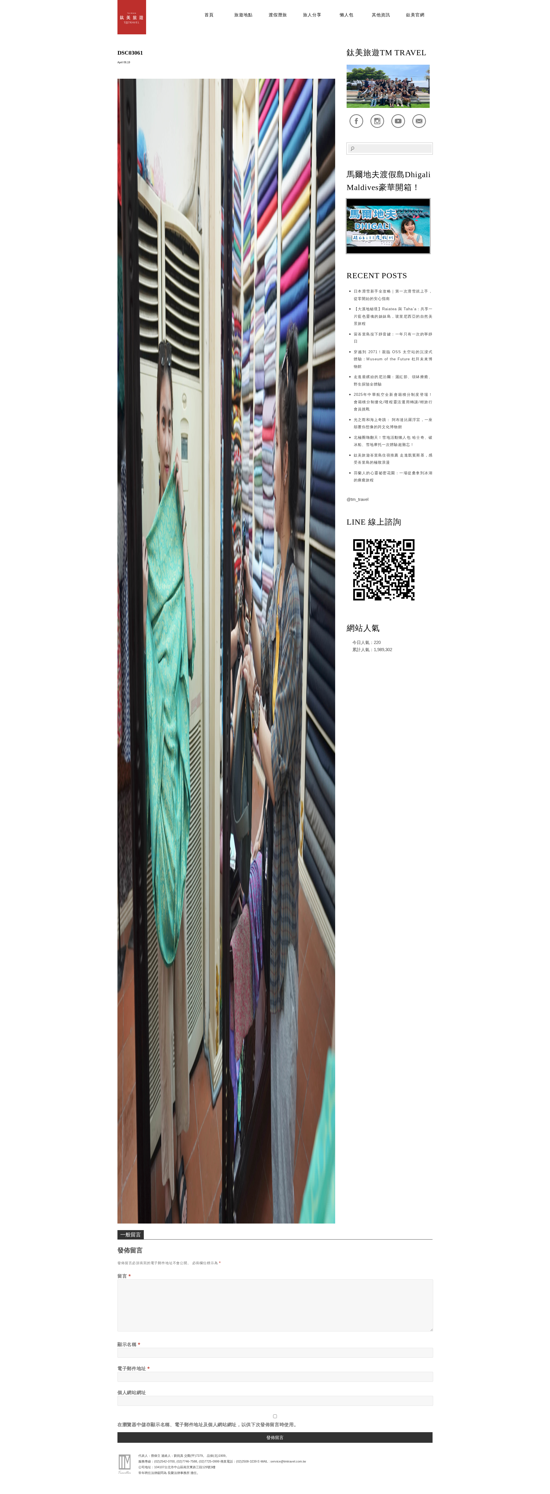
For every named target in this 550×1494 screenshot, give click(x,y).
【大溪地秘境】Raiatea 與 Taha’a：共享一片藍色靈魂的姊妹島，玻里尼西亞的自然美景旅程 (393, 316)
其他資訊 (381, 15)
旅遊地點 (243, 15)
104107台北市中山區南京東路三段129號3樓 (184, 1467)
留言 (124, 1276)
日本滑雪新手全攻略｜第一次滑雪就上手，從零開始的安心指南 (393, 295)
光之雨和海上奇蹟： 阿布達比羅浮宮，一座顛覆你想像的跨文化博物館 (393, 423)
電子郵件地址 (133, 1368)
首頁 (209, 15)
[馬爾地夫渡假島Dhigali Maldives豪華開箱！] (388, 252)
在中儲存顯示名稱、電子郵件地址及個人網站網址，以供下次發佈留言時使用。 (207, 1424)
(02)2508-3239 (246, 1461)
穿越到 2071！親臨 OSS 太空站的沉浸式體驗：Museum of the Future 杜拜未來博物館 (393, 359)
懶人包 (346, 15)
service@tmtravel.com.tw (288, 1461)
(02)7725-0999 (209, 1461)
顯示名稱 (129, 1344)
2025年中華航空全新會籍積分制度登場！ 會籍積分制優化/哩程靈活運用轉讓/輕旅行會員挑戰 (393, 401)
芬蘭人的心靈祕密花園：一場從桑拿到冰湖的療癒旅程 (393, 477)
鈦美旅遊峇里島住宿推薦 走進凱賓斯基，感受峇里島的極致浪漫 (393, 459)
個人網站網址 (131, 1392)
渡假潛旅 (278, 15)
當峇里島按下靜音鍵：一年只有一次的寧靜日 (393, 338)
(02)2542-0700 (164, 1461)
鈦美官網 (415, 15)
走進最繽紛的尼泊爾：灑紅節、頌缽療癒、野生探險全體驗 (393, 380)
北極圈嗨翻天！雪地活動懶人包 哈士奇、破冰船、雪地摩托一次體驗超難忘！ (393, 441)
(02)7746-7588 (186, 1461)
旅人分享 (312, 15)
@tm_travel (357, 499)
